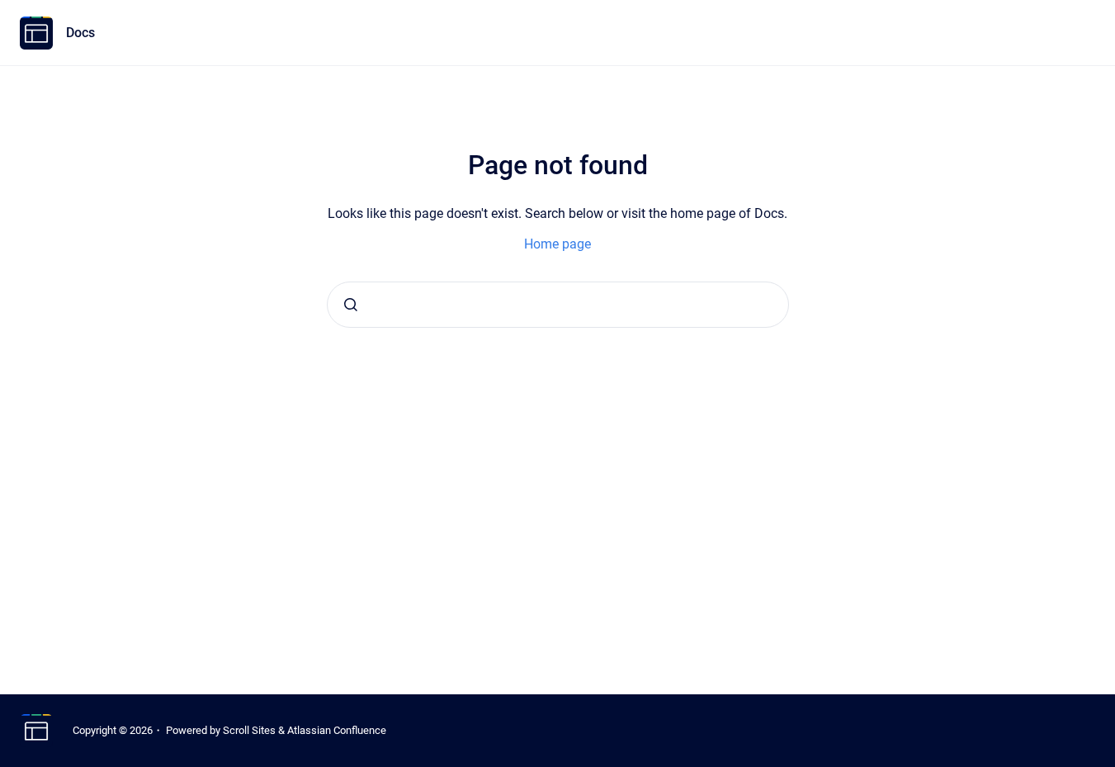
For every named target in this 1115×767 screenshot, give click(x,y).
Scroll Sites (249, 730)
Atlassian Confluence (336, 730)
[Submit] (351, 304)
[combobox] (558, 304)
